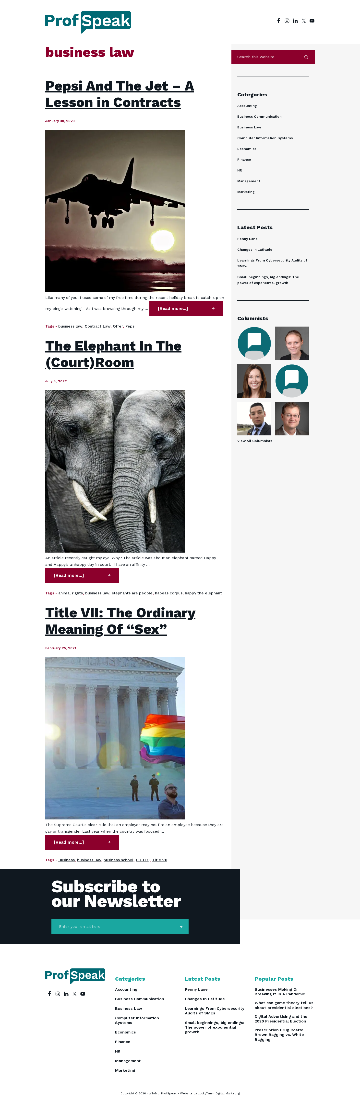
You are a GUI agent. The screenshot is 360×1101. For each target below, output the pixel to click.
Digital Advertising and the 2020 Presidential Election (281, 1018)
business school (118, 860)
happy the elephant (203, 593)
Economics (246, 149)
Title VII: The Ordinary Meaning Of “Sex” (120, 621)
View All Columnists (254, 441)
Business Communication (259, 116)
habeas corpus (168, 593)
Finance (244, 159)
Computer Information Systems (265, 138)
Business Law (249, 127)
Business (66, 860)
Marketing (246, 192)
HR (239, 170)
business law (70, 326)
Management (248, 181)
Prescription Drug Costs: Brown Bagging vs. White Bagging (279, 1035)
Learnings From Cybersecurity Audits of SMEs (214, 1010)
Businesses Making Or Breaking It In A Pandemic (280, 991)
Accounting (247, 106)
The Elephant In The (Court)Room (113, 354)
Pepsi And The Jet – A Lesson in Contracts (119, 94)
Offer (118, 326)
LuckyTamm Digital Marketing (219, 1093)
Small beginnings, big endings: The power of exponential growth (214, 1027)
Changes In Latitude (254, 249)
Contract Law (97, 326)
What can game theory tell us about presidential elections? (284, 1005)
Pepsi (130, 326)
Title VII (159, 860)
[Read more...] (183, 311)
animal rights (70, 593)
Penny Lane (247, 239)
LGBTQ (143, 860)
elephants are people (132, 593)
